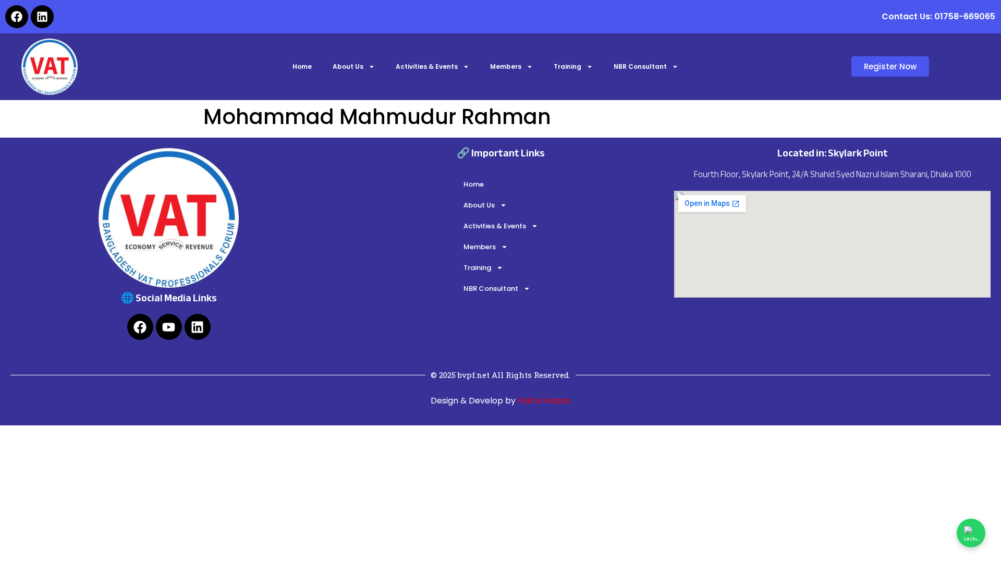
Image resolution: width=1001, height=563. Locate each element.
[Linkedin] (42, 16)
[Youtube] (169, 327)
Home (302, 66)
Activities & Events (427, 66)
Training (567, 66)
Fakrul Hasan (543, 401)
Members (505, 66)
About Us (348, 66)
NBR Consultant (640, 66)
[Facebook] (16, 16)
